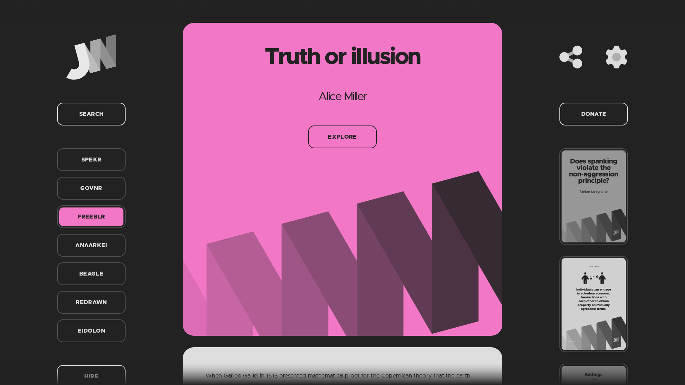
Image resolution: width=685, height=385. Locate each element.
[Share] (570, 57)
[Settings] (616, 57)
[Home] (91, 57)
